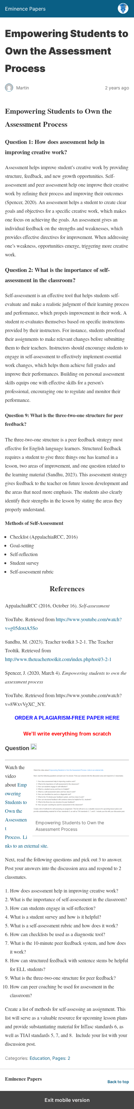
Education (40, 1058)
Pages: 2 (61, 1058)
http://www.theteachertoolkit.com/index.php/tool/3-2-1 (58, 659)
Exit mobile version (67, 1100)
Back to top (118, 1081)
